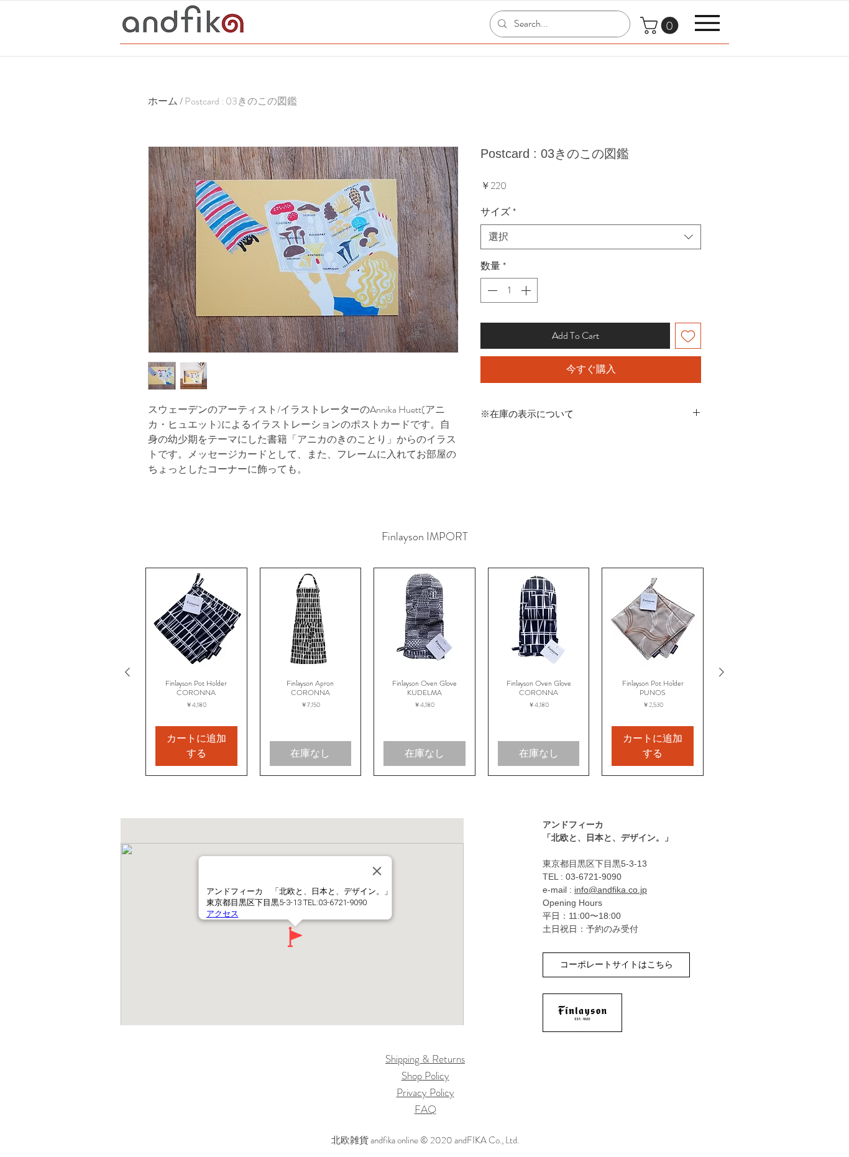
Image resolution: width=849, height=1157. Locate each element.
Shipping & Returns (425, 1058)
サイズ (498, 212)
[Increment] (527, 290)
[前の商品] (127, 672)
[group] (424, 672)
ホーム (163, 101)
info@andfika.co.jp (610, 890)
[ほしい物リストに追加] (688, 336)
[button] (661, 25)
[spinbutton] (509, 290)
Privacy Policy (425, 1092)
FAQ (425, 1109)
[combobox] (590, 236)
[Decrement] (491, 290)
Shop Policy (425, 1075)
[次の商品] (721, 672)
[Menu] (707, 23)
